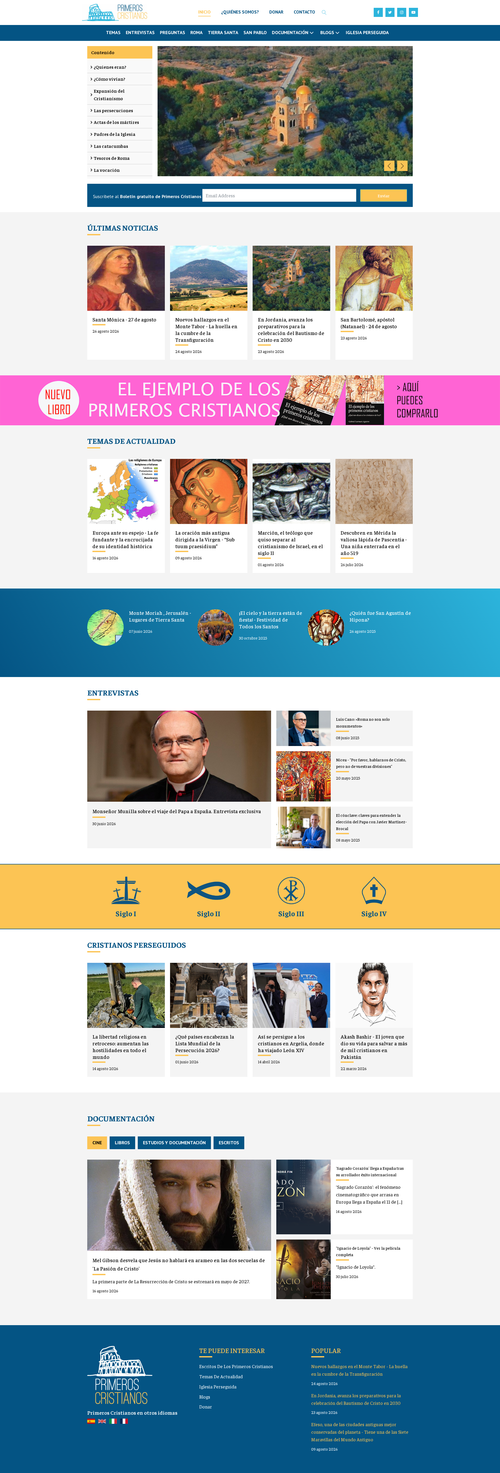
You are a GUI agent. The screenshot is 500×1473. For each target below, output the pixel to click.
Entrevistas (140, 32)
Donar (205, 1406)
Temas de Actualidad (221, 1376)
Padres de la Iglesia (114, 134)
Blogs (204, 1397)
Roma (196, 32)
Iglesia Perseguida (367, 32)
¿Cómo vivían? (109, 79)
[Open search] (324, 12)
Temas (113, 32)
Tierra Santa (223, 32)
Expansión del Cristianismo (109, 94)
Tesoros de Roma (112, 158)
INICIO (204, 12)
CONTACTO (304, 12)
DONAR (276, 12)
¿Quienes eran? (110, 67)
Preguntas (172, 32)
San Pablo (255, 32)
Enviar (384, 195)
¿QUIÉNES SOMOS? (240, 12)
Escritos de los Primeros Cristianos (236, 1366)
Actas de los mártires (116, 122)
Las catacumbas (111, 146)
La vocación (107, 170)
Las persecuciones (113, 110)
